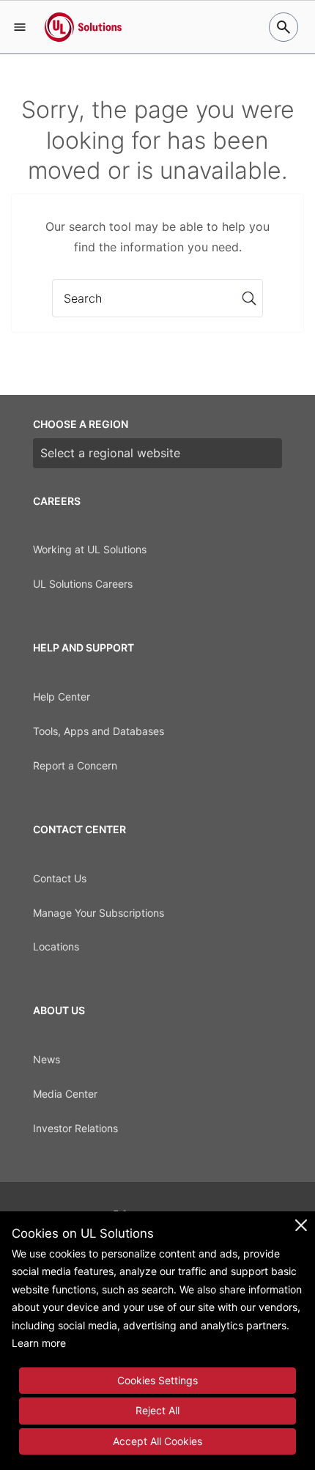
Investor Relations (75, 1128)
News (46, 1059)
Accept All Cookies (157, 1441)
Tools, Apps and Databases (98, 731)
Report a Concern (75, 765)
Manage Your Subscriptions (98, 912)
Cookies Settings (157, 1380)
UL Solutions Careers (83, 583)
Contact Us (59, 878)
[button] (20, 27)
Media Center (65, 1093)
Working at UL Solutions (90, 549)
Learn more (39, 1343)
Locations (56, 946)
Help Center (61, 696)
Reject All (157, 1410)
